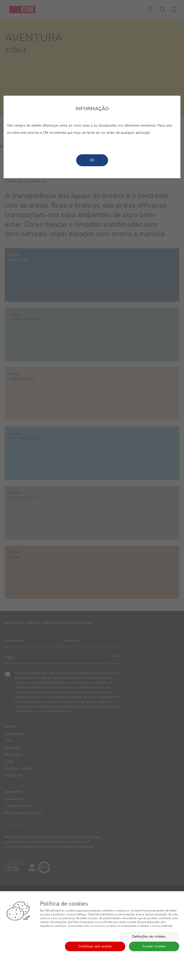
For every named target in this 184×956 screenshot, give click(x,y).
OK (92, 160)
